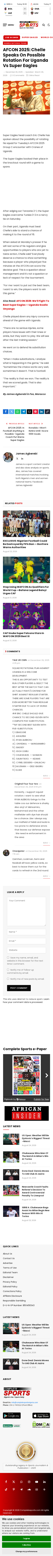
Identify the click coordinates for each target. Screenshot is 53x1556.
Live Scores (11, 37)
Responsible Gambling (14, 1300)
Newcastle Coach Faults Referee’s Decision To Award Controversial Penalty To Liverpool (35, 1191)
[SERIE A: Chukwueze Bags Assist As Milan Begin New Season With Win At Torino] (11, 1211)
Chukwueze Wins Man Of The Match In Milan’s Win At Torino (35, 1156)
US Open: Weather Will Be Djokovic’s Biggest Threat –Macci (36, 1138)
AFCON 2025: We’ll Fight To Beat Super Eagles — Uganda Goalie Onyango (26, 305)
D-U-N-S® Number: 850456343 (18, 1305)
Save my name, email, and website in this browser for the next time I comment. (25, 960)
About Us (7, 1253)
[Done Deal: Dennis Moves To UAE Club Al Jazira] (11, 1174)
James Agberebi (26, 453)
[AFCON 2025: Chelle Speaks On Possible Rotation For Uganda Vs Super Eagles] (26, 113)
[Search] (43, 25)
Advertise (8, 1263)
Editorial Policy (10, 1286)
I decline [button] (26, 1545)
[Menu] (8, 25)
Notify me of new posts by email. (27, 979)
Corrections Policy (12, 1291)
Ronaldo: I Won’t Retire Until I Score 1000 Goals (38, 430)
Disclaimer (8, 1277)
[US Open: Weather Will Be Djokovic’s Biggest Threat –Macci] (11, 1139)
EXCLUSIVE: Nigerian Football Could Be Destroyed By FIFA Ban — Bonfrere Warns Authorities (25, 544)
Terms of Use (10, 1267)
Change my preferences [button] (27, 1551)
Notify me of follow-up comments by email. (20, 971)
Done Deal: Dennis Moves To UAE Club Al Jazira (35, 1172)
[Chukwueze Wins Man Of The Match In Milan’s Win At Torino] (11, 1157)
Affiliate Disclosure (12, 1295)
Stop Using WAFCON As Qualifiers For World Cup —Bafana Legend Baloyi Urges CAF (26, 590)
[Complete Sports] (29, 25)
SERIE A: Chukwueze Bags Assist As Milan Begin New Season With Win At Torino (35, 1212)
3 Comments (18, 75)
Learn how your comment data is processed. (26, 1001)
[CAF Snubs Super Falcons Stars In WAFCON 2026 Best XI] (26, 616)
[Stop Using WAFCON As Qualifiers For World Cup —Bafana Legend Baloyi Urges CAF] (26, 570)
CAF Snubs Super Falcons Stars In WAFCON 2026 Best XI (23, 634)
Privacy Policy (10, 1281)
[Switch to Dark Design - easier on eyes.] (48, 25)
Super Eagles (30, 37)
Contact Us (9, 1258)
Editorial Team (10, 1272)
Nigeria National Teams (15, 43)
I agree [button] (26, 1538)
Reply (46, 776)
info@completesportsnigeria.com (24, 1402)
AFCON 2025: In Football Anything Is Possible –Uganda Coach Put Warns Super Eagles (13, 434)
